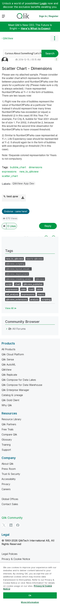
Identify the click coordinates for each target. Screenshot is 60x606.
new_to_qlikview (29, 171)
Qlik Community (12, 517)
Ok (29, 595)
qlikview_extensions (16, 299)
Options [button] (54, 38)
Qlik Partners (9, 424)
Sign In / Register (48, 16)
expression (12, 289)
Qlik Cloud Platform (13, 354)
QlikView (8, 38)
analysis (34, 299)
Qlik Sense (8, 359)
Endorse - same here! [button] (15, 211)
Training (6, 444)
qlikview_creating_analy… (19, 279)
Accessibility (9, 479)
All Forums (19, 328)
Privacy (6, 484)
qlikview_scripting (15, 263)
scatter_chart (10, 176)
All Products (8, 349)
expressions (9, 171)
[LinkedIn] (10, 525)
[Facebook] (17, 525)
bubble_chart (18, 167)
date (23, 289)
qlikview (40, 279)
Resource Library (11, 419)
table (39, 289)
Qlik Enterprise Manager (15, 390)
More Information (30, 602)
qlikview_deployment (17, 274)
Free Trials (7, 429)
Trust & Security (11, 473)
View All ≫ (10, 308)
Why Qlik (7, 405)
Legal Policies (9, 553)
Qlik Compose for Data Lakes (19, 379)
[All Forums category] (6, 329)
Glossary (7, 439)
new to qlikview (34, 258)
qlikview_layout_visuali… (18, 269)
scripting (46, 299)
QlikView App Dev (23, 183)
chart (17, 284)
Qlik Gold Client (10, 400)
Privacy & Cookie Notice (16, 559)
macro (41, 294)
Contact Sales (10, 504)
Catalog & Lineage (12, 395)
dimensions (35, 167)
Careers (6, 489)
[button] (56, 59)
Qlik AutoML (9, 364)
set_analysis (12, 294)
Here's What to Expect (35, 28)
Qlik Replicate (9, 374)
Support (6, 449)
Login (43, 3)
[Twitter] (4, 525)
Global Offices (10, 499)
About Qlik (7, 463)
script (9, 284)
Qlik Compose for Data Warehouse (22, 384)
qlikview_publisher (33, 284)
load (31, 289)
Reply (47, 225)
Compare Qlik (9, 434)
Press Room (9, 468)
